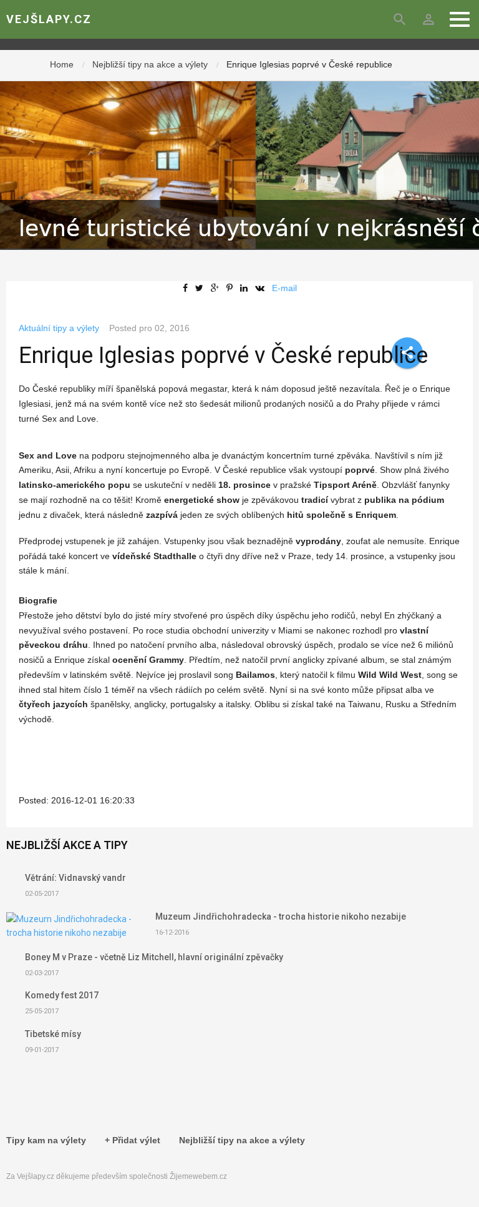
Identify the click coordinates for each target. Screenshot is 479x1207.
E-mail (284, 288)
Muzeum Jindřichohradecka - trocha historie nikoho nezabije (280, 916)
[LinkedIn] (246, 288)
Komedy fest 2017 (62, 995)
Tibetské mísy (53, 1034)
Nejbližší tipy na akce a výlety (150, 64)
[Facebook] (188, 288)
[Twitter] (201, 288)
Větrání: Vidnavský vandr (75, 878)
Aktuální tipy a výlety (59, 328)
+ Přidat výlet (132, 1140)
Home (62, 64)
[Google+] (217, 288)
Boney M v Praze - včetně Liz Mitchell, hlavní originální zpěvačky (154, 957)
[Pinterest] (232, 288)
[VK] (262, 288)
